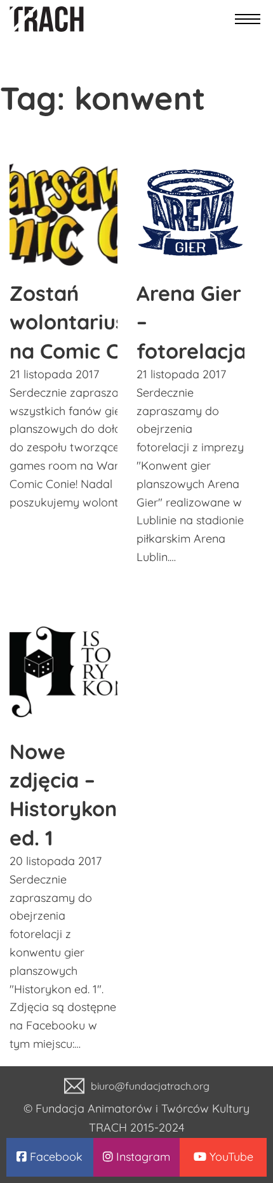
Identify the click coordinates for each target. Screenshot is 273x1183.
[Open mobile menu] (247, 19)
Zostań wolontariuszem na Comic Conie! (88, 322)
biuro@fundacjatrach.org (150, 1086)
